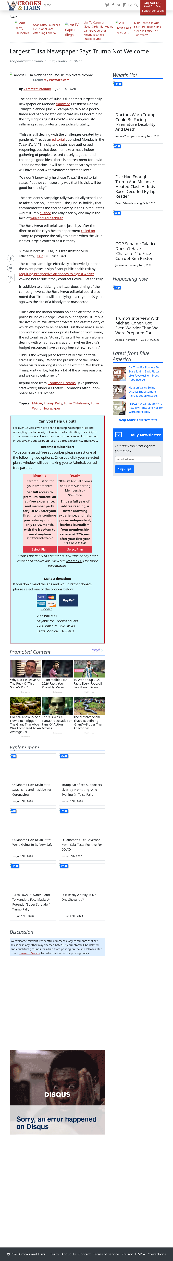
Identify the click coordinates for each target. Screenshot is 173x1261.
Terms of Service (29, 953)
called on (88, 230)
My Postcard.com (56, 80)
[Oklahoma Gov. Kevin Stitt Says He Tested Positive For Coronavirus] (33, 766)
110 (13, 866)
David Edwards (124, 203)
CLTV (47, 5)
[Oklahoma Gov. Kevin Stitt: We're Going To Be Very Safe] (33, 821)
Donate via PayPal (68, 600)
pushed (45, 213)
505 (62, 866)
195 (11, 277)
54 (115, 213)
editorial (58, 139)
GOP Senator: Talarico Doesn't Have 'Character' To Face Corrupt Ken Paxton (136, 251)
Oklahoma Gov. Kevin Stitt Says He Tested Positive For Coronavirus (31, 790)
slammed (63, 104)
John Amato (122, 265)
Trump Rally (53, 403)
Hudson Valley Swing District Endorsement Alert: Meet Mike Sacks (143, 392)
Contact (84, 1254)
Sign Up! (124, 469)
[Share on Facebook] (10, 258)
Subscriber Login (153, 10)
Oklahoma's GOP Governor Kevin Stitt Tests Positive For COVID (81, 845)
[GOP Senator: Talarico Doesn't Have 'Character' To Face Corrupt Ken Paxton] (138, 225)
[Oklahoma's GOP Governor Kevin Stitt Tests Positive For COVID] (82, 821)
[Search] (136, 5)
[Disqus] (57, 1092)
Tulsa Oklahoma (76, 403)
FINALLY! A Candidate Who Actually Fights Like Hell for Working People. (146, 408)
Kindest (46, 609)
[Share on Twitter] (10, 268)
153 (62, 811)
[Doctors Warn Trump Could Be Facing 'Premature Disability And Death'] (138, 95)
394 (62, 756)
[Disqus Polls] (57, 1002)
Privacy (127, 1254)
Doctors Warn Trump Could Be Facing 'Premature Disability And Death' (135, 122)
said (40, 256)
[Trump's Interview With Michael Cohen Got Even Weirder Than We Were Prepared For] (138, 299)
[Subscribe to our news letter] (130, 5)
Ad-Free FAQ (75, 561)
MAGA (37, 403)
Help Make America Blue (138, 420)
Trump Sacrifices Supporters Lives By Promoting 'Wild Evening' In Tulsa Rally (81, 790)
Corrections (157, 1254)
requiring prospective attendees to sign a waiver (56, 274)
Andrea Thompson (126, 136)
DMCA (140, 1254)
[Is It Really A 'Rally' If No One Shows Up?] (82, 876)
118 (116, 84)
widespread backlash (46, 218)
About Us (68, 1254)
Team (54, 1254)
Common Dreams (37, 88)
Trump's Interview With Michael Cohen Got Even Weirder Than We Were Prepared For (137, 325)
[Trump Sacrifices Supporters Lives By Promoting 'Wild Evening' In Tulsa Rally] (82, 766)
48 (115, 146)
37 (115, 287)
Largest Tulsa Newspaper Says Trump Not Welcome (79, 51)
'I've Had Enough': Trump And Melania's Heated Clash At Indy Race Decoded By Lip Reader (135, 186)
